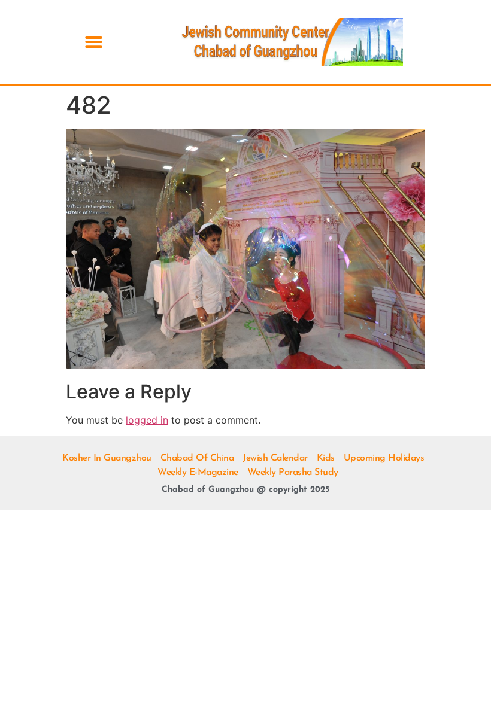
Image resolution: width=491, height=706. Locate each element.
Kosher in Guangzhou (106, 458)
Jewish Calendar (275, 458)
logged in (147, 420)
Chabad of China (197, 458)
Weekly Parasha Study (292, 472)
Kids (326, 458)
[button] (94, 42)
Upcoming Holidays (384, 458)
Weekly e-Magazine (197, 472)
